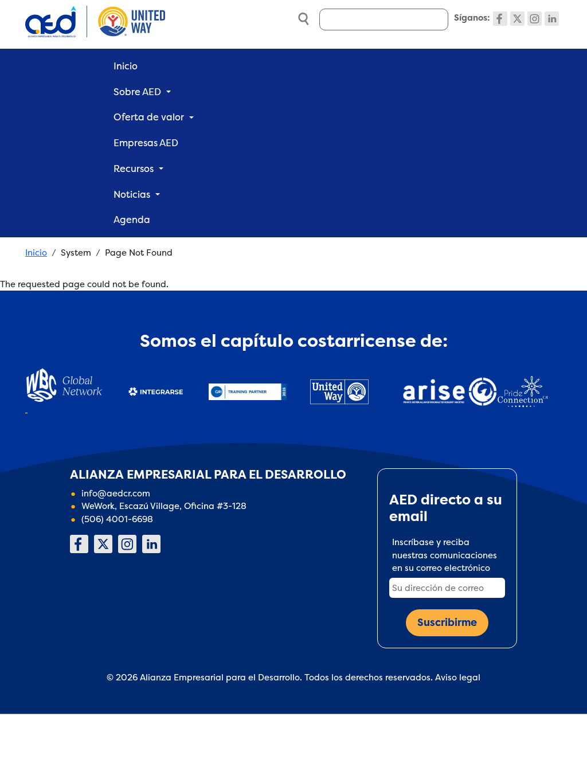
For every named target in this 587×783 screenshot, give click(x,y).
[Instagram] (534, 18)
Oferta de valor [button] (149, 117)
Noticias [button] (132, 194)
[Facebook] (500, 18)
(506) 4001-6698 (117, 519)
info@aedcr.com (115, 493)
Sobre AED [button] (137, 91)
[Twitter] (517, 18)
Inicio (126, 66)
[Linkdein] (552, 18)
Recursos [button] (134, 168)
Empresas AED (146, 142)
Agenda (132, 219)
